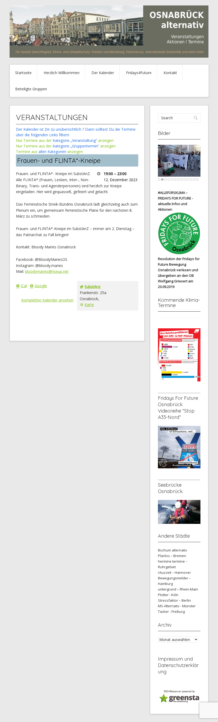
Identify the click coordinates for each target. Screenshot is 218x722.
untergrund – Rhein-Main (178, 589)
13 (197, 179)
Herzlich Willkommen (61, 72)
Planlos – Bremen (172, 555)
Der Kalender (102, 72)
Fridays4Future (139, 72)
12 (194, 179)
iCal (24, 285)
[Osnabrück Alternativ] (109, 56)
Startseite (23, 72)
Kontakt (170, 72)
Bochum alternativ (172, 550)
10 (188, 179)
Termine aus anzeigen (49, 151)
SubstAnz (92, 286)
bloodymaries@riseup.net (47, 271)
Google (41, 285)
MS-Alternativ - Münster (177, 606)
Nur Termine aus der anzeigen (65, 140)
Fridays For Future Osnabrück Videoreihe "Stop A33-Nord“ (178, 407)
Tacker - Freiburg (171, 611)
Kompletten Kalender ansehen (47, 300)
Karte (87, 305)
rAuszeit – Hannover (174, 572)
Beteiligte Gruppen (31, 88)
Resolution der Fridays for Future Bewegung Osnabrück (179, 264)
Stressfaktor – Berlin (174, 600)
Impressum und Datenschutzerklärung (178, 665)
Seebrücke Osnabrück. (170, 488)
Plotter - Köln (168, 594)
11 (191, 179)
